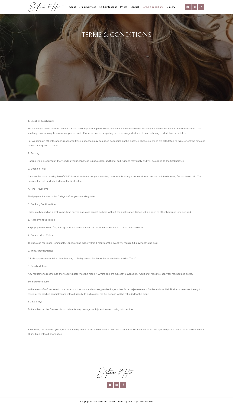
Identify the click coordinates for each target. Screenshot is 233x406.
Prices (123, 7)
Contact (134, 7)
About (72, 7)
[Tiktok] (201, 7)
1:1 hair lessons (108, 7)
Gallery (171, 7)
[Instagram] (194, 7)
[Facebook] (188, 7)
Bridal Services (87, 7)
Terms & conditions (153, 7)
